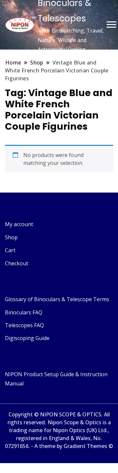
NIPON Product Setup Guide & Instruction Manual (56, 379)
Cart (10, 250)
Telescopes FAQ (24, 325)
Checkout (16, 263)
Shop (11, 237)
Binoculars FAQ (23, 312)
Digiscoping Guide (27, 338)
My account (19, 224)
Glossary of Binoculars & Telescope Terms (57, 299)
